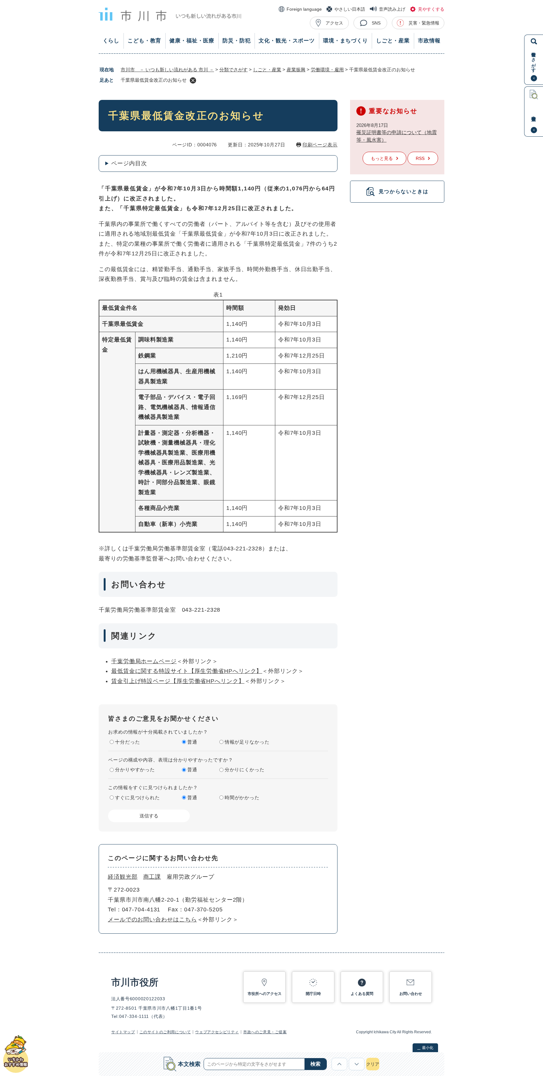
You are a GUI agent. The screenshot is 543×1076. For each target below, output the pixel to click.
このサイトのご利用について (165, 1032)
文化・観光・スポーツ (287, 41)
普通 (192, 742)
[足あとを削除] (193, 80)
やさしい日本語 (349, 9)
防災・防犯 (236, 41)
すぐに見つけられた (137, 797)
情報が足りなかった (247, 742)
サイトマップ (123, 1032)
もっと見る (382, 158)
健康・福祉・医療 (191, 41)
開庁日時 (313, 993)
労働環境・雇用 (327, 69)
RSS (420, 158)
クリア (372, 1064)
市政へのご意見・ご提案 (265, 1032)
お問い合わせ (410, 993)
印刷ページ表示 (320, 144)
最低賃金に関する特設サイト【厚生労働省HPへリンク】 (186, 671)
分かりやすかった (135, 769)
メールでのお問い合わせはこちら (152, 919)
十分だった (127, 742)
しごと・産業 (393, 41)
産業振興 (296, 69)
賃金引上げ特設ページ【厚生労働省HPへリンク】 (177, 681)
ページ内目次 (129, 163)
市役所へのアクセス (265, 993)
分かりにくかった (245, 769)
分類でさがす (233, 69)
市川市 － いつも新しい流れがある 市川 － (167, 69)
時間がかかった (242, 797)
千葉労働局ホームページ (144, 661)
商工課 (152, 877)
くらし (111, 41)
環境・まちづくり (345, 41)
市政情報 (429, 41)
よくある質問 (362, 993)
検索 (315, 1064)
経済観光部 (123, 877)
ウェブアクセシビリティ (217, 1032)
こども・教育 (144, 41)
